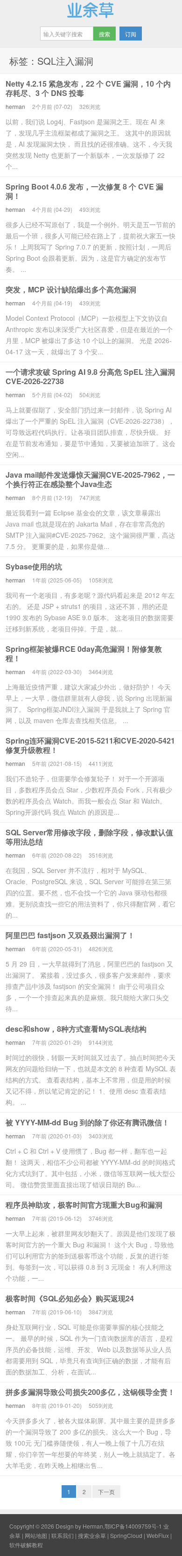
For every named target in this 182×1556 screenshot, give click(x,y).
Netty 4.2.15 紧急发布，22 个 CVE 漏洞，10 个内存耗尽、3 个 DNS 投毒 (88, 88)
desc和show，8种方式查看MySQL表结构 (76, 1028)
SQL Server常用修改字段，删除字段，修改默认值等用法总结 (89, 837)
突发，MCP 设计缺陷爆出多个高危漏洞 (71, 289)
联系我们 (62, 1535)
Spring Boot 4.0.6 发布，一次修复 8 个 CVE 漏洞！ (84, 191)
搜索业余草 (92, 1535)
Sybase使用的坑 (34, 566)
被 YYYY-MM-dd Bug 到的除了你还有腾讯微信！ (87, 1122)
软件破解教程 (26, 1545)
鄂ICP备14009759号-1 (133, 1526)
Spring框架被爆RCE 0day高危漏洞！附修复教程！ (84, 653)
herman (15, 106)
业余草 (91, 10)
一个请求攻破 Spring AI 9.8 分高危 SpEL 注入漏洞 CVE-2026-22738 (90, 376)
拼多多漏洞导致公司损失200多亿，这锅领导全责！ (90, 1392)
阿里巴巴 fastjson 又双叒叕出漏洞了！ (70, 935)
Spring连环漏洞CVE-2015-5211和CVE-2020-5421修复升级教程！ (90, 745)
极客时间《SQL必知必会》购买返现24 (70, 1298)
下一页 (106, 1491)
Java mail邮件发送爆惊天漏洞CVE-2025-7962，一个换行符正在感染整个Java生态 (90, 479)
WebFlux (158, 1535)
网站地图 (36, 1535)
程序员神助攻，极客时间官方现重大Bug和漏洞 (84, 1204)
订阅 (130, 34)
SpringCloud (126, 1535)
